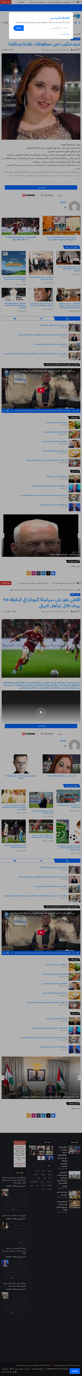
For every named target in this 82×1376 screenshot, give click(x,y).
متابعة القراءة (65, 34)
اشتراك (18, 28)
